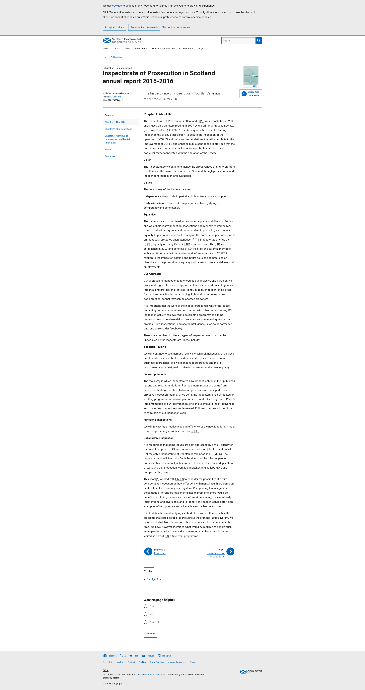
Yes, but (154, 622)
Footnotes (110, 156)
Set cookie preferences (176, 27)
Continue (150, 633)
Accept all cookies (114, 27)
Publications (141, 48)
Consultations (186, 48)
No (151, 614)
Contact (131, 662)
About (106, 48)
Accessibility (108, 662)
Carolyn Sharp (155, 579)
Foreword (109, 115)
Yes (151, 606)
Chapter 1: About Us (115, 122)
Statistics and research (163, 48)
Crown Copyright (157, 662)
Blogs (200, 48)
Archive (120, 662)
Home (105, 57)
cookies (117, 5)
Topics (116, 48)
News (127, 48)
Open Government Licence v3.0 (151, 674)
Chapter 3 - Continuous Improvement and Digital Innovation (117, 139)
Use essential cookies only (144, 27)
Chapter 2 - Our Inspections (118, 129)
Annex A (109, 149)
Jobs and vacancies (177, 662)
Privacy (193, 662)
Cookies (142, 662)
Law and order (114, 97)
